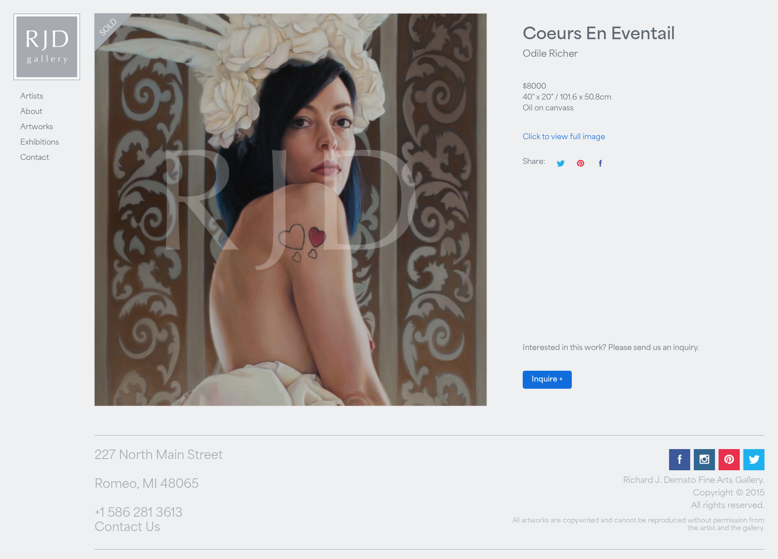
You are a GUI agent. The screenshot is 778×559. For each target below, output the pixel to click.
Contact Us (127, 528)
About (31, 112)
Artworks (36, 127)
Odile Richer (550, 54)
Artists (31, 96)
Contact (34, 158)
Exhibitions (39, 142)
